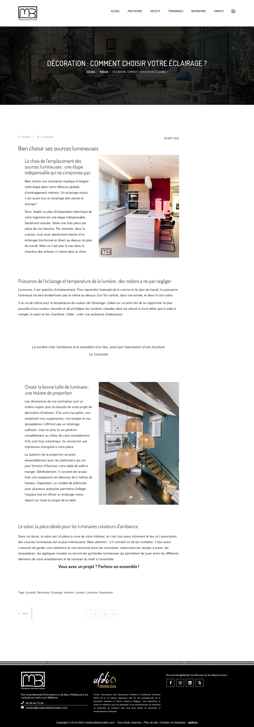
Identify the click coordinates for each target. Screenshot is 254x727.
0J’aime (26, 137)
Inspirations (198, 11)
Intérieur (68, 592)
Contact (219, 11)
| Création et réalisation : (178, 722)
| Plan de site (150, 722)
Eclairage (56, 592)
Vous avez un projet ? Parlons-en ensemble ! (98, 566)
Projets (155, 11)
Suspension (106, 592)
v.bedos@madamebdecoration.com (46, 707)
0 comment (46, 137)
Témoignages (175, 11)
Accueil (115, 11)
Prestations (135, 11)
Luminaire (92, 592)
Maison (104, 71)
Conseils (30, 592)
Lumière (80, 592)
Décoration (43, 592)
